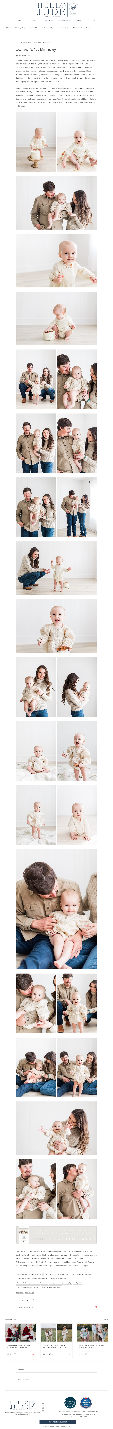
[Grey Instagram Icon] (43, 1407)
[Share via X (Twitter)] (22, 1300)
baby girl (78, 1283)
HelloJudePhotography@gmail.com (81, 1414)
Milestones (20, 1293)
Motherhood (77, 28)
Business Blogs (49, 28)
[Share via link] (33, 1300)
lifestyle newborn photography (60, 1283)
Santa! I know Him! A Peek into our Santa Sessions (18, 1346)
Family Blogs (34, 28)
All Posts (8, 28)
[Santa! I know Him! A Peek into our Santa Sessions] (21, 1332)
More (88, 28)
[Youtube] (43, 1404)
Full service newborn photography (56, 1274)
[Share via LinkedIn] (27, 1300)
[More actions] (96, 42)
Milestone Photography (58, 1278)
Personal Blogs (63, 28)
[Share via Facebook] (17, 1300)
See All (106, 1319)
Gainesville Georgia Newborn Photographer (32, 1278)
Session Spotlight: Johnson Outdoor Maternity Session (55, 1346)
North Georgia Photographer (82, 1274)
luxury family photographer (51, 1287)
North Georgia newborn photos (28, 1287)
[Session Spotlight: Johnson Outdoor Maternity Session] (57, 1332)
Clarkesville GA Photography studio (29, 1274)
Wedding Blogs (20, 28)
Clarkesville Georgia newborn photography (31, 1283)
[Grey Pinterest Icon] (43, 1411)
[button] (33, 20)
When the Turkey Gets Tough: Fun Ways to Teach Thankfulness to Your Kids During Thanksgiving (92, 1346)
